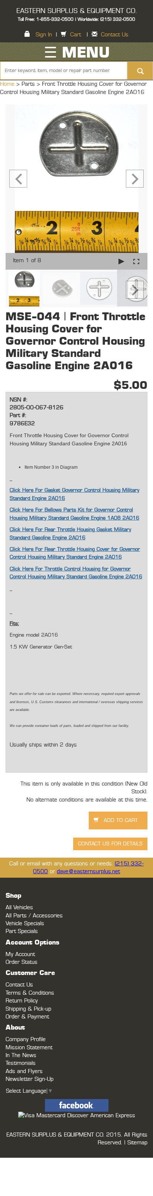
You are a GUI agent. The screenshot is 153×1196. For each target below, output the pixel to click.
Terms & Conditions (30, 993)
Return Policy (22, 1001)
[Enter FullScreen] (136, 261)
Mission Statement (29, 1047)
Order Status (22, 962)
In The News (21, 1055)
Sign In (44, 35)
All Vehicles (19, 907)
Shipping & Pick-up (28, 1009)
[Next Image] (135, 179)
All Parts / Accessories (34, 916)
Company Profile (26, 1039)
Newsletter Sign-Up (29, 1079)
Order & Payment (27, 1017)
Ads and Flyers (24, 1071)
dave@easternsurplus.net (88, 871)
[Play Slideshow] (121, 261)
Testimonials (21, 1063)
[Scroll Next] (135, 290)
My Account (20, 954)
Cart (75, 35)
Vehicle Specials (25, 923)
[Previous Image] (18, 179)
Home (8, 84)
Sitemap (137, 1142)
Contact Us (114, 35)
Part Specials (22, 931)
